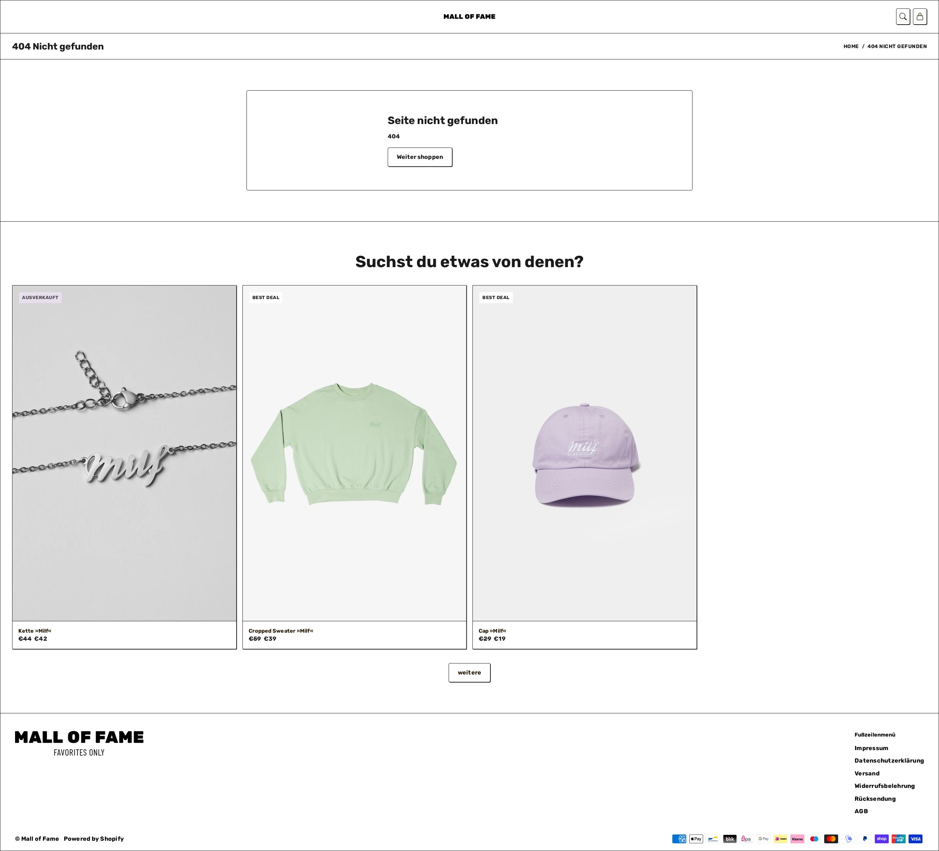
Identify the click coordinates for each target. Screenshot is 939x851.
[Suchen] (903, 16)
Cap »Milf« (492, 631)
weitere (469, 672)
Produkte (24, 17)
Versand (867, 773)
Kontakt (60, 17)
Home (851, 46)
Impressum (871, 748)
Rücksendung (875, 798)
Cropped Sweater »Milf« (281, 631)
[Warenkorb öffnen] (920, 16)
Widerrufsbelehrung (885, 785)
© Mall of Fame (37, 838)
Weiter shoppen (420, 156)
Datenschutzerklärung (889, 760)
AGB (861, 811)
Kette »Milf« (34, 631)
